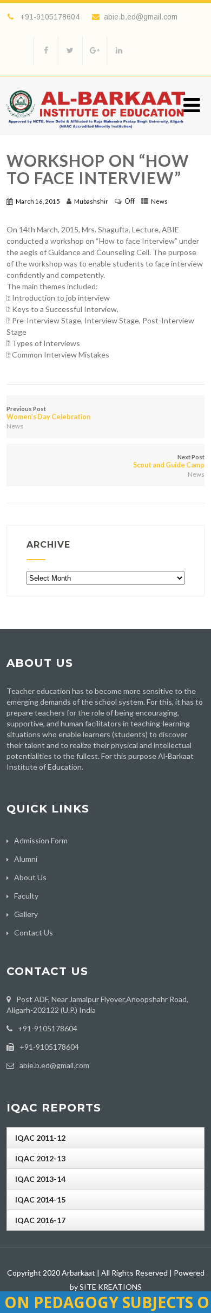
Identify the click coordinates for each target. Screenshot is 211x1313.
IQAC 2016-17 (40, 1220)
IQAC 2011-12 (40, 1137)
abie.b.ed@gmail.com (140, 16)
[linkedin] (119, 50)
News (159, 201)
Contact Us (33, 932)
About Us (30, 877)
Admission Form (41, 840)
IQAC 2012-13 (40, 1158)
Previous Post (48, 413)
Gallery (26, 914)
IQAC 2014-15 (40, 1199)
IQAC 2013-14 (40, 1179)
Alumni (25, 858)
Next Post (169, 461)
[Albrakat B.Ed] (95, 130)
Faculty (26, 895)
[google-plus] (94, 50)
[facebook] (46, 50)
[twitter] (70, 50)
